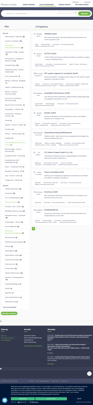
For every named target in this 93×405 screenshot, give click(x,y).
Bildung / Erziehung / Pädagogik (15, 80)
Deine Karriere (29, 5)
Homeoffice (8, 193)
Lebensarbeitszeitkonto (12, 297)
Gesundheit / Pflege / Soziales (14, 52)
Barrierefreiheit (10, 237)
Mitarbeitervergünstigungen (14, 242)
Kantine (7, 288)
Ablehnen (22, 399)
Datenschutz (55, 381)
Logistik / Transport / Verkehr (14, 125)
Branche (5, 33)
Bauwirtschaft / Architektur (14, 105)
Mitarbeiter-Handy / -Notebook (15, 215)
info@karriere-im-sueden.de (33, 345)
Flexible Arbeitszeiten (12, 189)
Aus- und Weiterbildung (12, 197)
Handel (7, 120)
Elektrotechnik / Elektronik (13, 36)
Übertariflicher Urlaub (12, 255)
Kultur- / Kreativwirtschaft (13, 167)
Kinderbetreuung (10, 301)
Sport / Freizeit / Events (12, 175)
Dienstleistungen (10, 65)
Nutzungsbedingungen (42, 381)
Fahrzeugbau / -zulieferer (13, 109)
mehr (79, 399)
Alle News (50, 364)
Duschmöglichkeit (10, 226)
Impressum (64, 381)
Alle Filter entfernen (9, 313)
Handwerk (8, 129)
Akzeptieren (51, 399)
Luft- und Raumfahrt (11, 76)
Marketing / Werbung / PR (13, 171)
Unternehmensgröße (9, 307)
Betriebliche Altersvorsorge (13, 211)
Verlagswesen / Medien (12, 180)
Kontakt (31, 381)
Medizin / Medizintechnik (13, 87)
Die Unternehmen (47, 5)
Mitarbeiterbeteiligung (12, 284)
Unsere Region (64, 5)
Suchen (84, 13)
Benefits (5, 185)
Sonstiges (8, 138)
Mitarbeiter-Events (11, 202)
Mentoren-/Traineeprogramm (14, 277)
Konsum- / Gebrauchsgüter (13, 133)
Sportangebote (9, 251)
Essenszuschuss (10, 264)
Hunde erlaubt (9, 268)
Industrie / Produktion (12, 41)
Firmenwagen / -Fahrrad (12, 222)
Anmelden (87, 2)
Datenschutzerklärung (86, 402)
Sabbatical (8, 293)
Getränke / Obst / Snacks (13, 206)
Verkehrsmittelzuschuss (12, 273)
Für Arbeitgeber (82, 5)
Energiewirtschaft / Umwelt (14, 156)
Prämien (7, 246)
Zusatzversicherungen (12, 259)
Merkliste (75, 2)
